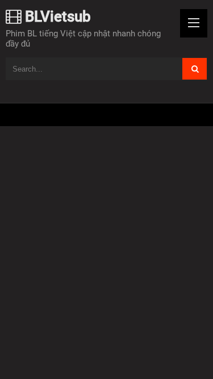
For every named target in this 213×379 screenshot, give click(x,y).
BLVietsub (56, 16)
